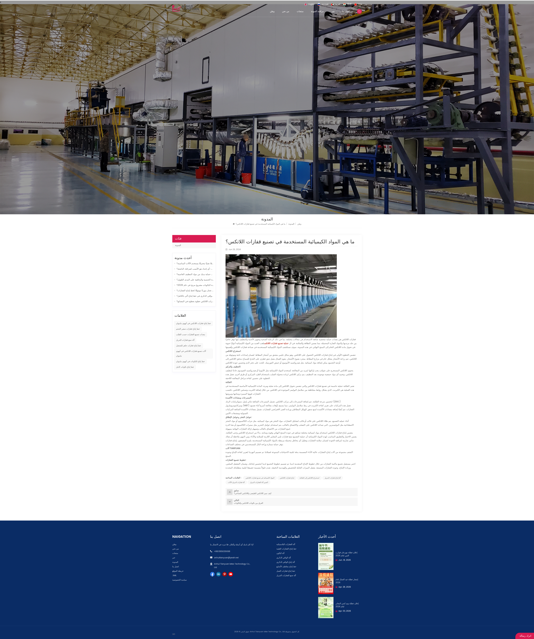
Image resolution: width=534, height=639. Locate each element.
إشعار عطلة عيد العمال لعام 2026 (347, 581)
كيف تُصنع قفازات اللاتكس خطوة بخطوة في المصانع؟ (195, 301)
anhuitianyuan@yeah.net (226, 557)
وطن (272, 11)
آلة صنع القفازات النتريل (286, 575)
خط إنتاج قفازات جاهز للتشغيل (188, 345)
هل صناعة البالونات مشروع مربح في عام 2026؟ (195, 285)
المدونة (178, 245)
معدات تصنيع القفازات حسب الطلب (190, 334)
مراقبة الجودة (317, 11)
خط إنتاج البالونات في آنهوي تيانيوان (190, 361)
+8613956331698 (222, 551)
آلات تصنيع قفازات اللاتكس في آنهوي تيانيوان (191, 353)
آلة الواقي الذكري (283, 557)
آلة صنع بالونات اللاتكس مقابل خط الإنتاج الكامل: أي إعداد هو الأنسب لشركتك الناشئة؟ (195, 269)
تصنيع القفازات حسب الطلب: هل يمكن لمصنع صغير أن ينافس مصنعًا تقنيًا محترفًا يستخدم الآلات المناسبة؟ (195, 263)
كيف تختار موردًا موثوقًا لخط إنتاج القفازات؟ (195, 290)
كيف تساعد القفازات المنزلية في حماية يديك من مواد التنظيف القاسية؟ (195, 274)
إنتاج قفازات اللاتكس (287, 478)
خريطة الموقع (178, 571)
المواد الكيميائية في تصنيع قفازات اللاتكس (260, 478)
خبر (333, 11)
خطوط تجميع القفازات (236, 460)
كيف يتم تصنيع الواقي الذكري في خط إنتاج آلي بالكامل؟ (195, 296)
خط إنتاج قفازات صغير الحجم (188, 329)
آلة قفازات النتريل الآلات (236, 482)
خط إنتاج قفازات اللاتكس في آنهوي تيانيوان (193, 323)
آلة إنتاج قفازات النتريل (333, 478)
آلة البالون (280, 553)
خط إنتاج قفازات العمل (285, 571)
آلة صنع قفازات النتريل (185, 340)
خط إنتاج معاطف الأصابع (286, 566)
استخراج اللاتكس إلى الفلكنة (309, 478)
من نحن (285, 11)
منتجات (300, 11)
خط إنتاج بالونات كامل (185, 367)
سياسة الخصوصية (179, 580)
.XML (174, 575)
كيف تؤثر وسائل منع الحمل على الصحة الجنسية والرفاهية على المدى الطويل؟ (195, 280)
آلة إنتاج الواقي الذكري (285, 562)
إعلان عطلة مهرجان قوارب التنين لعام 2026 (346, 554)
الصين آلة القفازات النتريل (259, 482)
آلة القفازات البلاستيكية (285, 544)
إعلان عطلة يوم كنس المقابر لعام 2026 (347, 605)
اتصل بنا (345, 11)
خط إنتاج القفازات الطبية (286, 548)
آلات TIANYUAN (233, 448)
